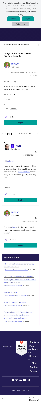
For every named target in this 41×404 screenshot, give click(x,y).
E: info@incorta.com (7, 346)
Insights (13, 108)
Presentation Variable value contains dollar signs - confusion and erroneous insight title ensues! (20, 280)
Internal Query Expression (15, 302)
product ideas (24, 172)
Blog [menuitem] (34, 363)
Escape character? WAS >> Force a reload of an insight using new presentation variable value (18, 315)
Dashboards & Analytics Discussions (16, 44)
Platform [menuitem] (34, 342)
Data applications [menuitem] (33, 349)
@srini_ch (10, 161)
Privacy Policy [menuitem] (25, 390)
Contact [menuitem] (34, 367)
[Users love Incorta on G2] (21, 348)
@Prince (13, 227)
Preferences (20, 24)
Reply (20, 122)
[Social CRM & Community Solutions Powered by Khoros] (34, 400)
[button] (13, 18)
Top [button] (3, 398)
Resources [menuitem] (33, 357)
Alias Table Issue (10, 292)
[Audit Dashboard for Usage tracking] (34, 133)
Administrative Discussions (13, 285)
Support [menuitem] (34, 371)
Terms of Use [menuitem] (15, 390)
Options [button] (38, 44)
